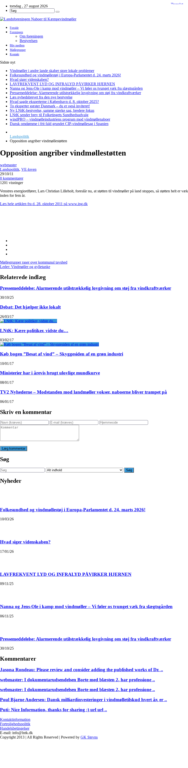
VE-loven (28, 169)
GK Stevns (89, 737)
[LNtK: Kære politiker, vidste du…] (28, 321)
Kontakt (14, 54)
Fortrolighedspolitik (15, 724)
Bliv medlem (17, 45)
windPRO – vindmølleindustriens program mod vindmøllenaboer (60, 119)
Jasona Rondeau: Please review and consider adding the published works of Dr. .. (81, 669)
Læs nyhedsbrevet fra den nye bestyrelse (41, 97)
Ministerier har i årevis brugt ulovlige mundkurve (50, 372)
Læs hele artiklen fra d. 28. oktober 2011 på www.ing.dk (44, 204)
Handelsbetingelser (14, 728)
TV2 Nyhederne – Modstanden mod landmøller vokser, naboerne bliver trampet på (83, 392)
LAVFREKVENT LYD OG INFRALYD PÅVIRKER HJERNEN (62, 84)
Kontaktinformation (15, 719)
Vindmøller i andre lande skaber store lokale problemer (52, 71)
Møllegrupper (18, 50)
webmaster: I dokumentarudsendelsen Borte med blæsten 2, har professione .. (77, 679)
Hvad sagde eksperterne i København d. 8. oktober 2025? (54, 102)
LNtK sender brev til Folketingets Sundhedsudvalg (49, 115)
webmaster (8, 165)
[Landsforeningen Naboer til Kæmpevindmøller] (94, 19)
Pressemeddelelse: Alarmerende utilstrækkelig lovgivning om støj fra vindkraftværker (75, 93)
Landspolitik (19, 136)
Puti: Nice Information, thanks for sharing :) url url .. (53, 709)
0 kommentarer (11, 178)
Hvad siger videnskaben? (29, 79)
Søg (129, 470)
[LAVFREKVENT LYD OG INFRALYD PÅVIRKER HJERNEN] (6, 560)
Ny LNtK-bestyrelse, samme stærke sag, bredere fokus (52, 110)
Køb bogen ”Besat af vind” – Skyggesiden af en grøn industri (61, 353)
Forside (14, 27)
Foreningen (16, 32)
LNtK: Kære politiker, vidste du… (34, 330)
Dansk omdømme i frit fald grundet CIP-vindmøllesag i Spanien (59, 124)
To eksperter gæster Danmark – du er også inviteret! (50, 106)
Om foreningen (31, 36)
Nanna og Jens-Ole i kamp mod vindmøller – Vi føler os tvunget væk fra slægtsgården (76, 88)
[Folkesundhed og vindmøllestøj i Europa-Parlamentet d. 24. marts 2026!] (6, 495)
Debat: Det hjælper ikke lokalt (30, 307)
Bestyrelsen (28, 41)
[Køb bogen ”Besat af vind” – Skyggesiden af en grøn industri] (49, 344)
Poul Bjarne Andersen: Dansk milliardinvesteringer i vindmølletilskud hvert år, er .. (83, 699)
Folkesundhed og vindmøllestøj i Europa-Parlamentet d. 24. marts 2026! (65, 75)
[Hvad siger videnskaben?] (6, 527)
